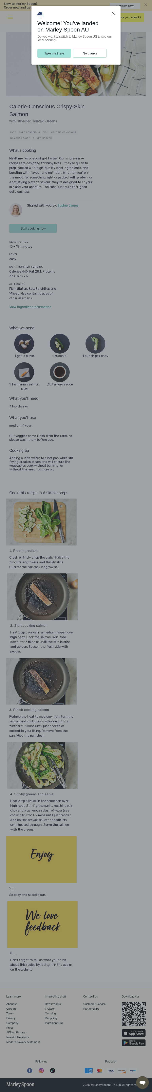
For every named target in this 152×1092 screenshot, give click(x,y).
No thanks (90, 53)
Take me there (54, 53)
